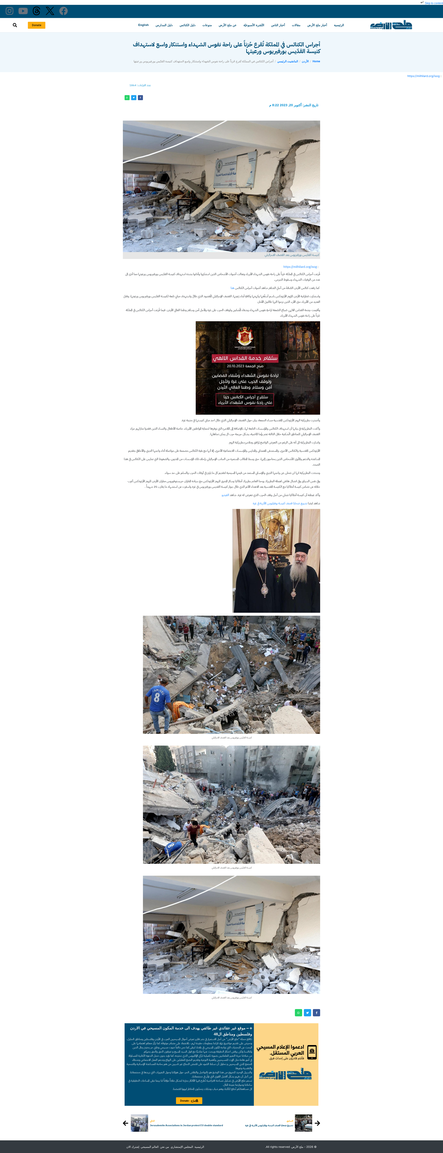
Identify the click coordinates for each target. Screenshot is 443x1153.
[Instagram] (9, 11)
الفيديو (225, 495)
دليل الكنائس (188, 25)
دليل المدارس (164, 25)
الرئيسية (339, 25)
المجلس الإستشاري (182, 1147)
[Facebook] (63, 11)
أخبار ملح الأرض (317, 25)
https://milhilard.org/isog (423, 76)
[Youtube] (23, 11)
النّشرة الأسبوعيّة (253, 25)
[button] (189, 1031)
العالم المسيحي (150, 1147)
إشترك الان (132, 1147)
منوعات (207, 25)
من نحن (164, 1147)
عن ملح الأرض (228, 25)
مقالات (296, 25)
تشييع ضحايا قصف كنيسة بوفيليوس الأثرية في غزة (280, 503)
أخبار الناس (278, 25)
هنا (232, 288)
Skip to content (433, 3)
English (143, 25)
